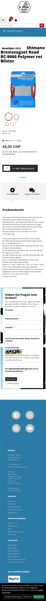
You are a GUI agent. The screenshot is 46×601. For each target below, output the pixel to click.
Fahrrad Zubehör (14, 507)
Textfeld (8, 327)
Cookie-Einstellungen (13, 597)
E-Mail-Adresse (11, 319)
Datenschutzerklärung (17, 369)
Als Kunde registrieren (16, 559)
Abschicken (11, 379)
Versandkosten (13, 553)
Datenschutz (13, 526)
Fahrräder (12, 504)
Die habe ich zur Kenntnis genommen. (21, 370)
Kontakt (11, 523)
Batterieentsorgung (15, 531)
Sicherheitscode (12, 347)
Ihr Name (9, 310)
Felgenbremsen (31, 31)
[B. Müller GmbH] (24, 7)
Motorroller (12, 501)
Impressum (12, 534)
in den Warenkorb (23, 168)
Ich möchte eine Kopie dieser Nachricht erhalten (22, 339)
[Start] (4, 31)
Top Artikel (12, 545)
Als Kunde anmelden (16, 562)
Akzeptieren (39, 597)
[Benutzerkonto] (16, 20)
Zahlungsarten (13, 551)
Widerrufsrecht (14, 556)
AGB (9, 529)
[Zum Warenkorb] (9, 20)
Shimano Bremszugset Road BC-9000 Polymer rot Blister (23, 54)
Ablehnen (28, 597)
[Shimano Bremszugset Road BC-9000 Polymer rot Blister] (23, 89)
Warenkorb (12, 548)
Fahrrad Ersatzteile (14, 31)
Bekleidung (12, 512)
